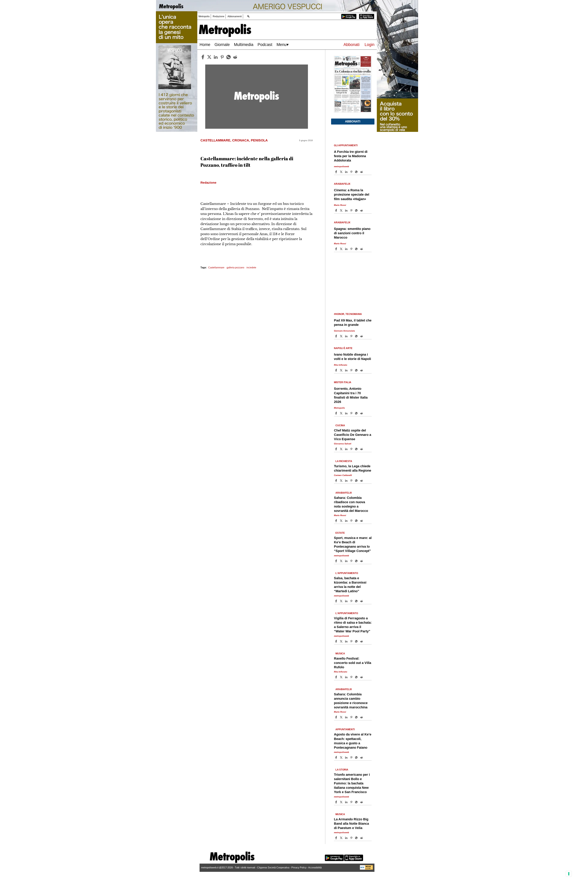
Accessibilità (315, 867)
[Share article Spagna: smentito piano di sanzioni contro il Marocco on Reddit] (362, 248)
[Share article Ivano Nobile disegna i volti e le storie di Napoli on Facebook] (336, 370)
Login (369, 44)
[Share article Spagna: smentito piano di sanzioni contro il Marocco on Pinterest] (352, 248)
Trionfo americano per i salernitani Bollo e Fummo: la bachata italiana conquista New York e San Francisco (352, 783)
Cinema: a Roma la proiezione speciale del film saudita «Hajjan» (351, 194)
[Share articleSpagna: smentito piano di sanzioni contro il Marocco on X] (341, 248)
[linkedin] (216, 57)
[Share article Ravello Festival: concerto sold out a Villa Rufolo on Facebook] (336, 677)
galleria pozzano (235, 267)
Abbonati (351, 44)
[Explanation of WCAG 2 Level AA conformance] (366, 869)
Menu (282, 44)
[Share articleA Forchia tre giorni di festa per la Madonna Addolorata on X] (341, 171)
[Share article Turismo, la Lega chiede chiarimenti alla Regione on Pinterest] (352, 480)
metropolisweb (341, 166)
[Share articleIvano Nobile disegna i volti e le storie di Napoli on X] (341, 370)
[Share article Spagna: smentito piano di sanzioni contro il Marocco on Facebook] (336, 248)
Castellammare (216, 267)
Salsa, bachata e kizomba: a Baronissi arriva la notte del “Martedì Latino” (350, 584)
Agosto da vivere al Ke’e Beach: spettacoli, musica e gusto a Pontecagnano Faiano (352, 740)
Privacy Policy (298, 867)
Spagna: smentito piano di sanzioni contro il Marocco (352, 233)
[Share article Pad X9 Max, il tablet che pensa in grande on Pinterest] (352, 336)
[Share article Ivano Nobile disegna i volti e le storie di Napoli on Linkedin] (346, 370)
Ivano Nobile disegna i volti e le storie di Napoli (352, 357)
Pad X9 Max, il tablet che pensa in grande (352, 322)
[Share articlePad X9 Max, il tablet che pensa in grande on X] (341, 336)
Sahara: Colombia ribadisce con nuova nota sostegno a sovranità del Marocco (351, 504)
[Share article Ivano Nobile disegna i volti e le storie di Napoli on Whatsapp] (357, 370)
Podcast (265, 44)
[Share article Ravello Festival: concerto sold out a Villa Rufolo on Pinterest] (352, 677)
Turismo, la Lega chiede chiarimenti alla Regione (352, 468)
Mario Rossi (340, 205)
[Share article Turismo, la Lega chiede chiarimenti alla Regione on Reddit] (362, 480)
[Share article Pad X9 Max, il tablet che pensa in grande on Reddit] (362, 336)
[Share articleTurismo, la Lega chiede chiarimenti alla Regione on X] (341, 480)
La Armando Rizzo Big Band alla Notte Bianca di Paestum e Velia (351, 823)
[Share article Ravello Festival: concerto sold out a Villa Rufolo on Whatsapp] (357, 677)
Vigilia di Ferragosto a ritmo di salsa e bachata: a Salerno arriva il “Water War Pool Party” (353, 624)
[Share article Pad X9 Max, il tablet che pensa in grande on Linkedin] (346, 336)
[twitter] (209, 57)
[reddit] (235, 57)
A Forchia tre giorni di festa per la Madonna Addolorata (350, 156)
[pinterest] (222, 57)
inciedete (251, 267)
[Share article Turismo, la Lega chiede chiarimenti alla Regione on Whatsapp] (357, 480)
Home (205, 44)
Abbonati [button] (352, 121)
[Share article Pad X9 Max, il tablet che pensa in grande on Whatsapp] (357, 336)
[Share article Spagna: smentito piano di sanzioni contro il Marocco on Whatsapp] (357, 248)
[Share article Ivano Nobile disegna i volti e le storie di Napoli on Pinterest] (352, 370)
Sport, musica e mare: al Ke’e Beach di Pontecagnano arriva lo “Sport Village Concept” (353, 544)
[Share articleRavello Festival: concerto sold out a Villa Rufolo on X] (341, 677)
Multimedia (243, 44)
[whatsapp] (229, 57)
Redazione (218, 16)
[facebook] (203, 57)
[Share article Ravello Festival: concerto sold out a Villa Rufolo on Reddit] (362, 677)
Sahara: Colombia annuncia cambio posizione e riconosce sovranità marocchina (351, 700)
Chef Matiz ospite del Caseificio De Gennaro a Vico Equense (352, 434)
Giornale (222, 44)
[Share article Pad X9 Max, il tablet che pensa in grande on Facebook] (336, 336)
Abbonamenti (235, 16)
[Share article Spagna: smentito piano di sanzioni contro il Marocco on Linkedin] (346, 248)
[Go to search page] (248, 16)
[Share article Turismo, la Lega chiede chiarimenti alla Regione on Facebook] (336, 480)
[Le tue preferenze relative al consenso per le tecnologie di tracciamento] (569, 874)
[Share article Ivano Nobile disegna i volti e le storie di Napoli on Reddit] (362, 370)
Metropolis (204, 16)
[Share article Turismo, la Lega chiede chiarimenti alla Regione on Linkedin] (346, 480)
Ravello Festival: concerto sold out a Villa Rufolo (352, 663)
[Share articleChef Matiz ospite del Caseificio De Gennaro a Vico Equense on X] (341, 449)
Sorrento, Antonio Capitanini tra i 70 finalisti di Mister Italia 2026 (351, 395)
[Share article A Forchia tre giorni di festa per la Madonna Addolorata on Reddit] (362, 171)
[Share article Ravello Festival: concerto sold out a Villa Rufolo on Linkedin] (346, 677)
